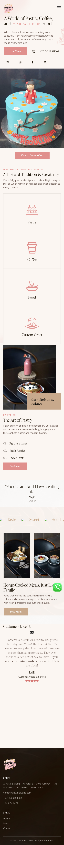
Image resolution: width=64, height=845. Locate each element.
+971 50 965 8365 (12, 797)
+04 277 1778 (10, 803)
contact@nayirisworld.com (17, 792)
